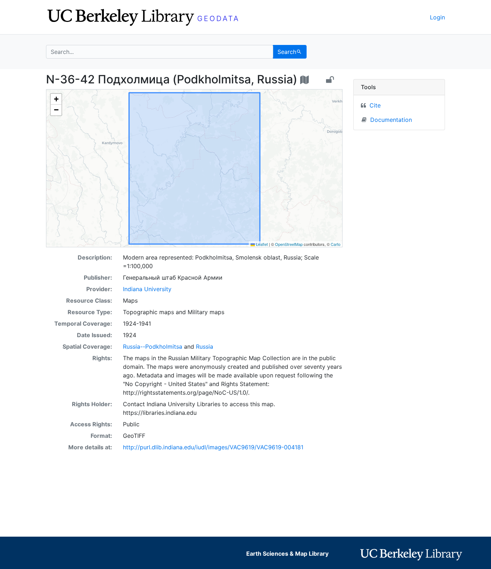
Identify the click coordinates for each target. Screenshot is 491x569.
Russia (204, 346)
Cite (375, 105)
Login (437, 17)
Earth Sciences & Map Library (287, 553)
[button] (56, 99)
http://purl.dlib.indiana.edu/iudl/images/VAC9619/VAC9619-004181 (213, 447)
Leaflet (261, 244)
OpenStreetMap (289, 244)
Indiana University (147, 289)
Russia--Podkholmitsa (152, 346)
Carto (335, 244)
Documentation (391, 119)
